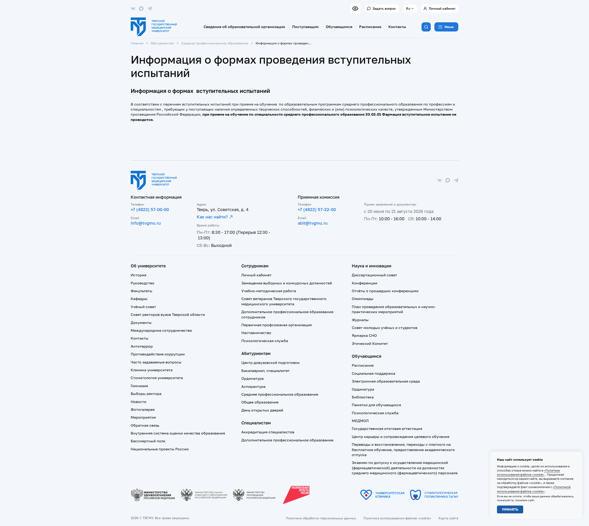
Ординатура (252, 378)
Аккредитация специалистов (267, 432)
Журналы (360, 319)
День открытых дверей (262, 410)
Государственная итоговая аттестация (387, 428)
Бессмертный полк (148, 441)
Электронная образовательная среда (386, 381)
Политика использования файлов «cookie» (397, 518)
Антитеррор (142, 346)
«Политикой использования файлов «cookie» (534, 489)
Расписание (370, 26)
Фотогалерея (143, 409)
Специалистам (256, 422)
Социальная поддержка (373, 373)
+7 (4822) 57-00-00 (150, 209)
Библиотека (363, 397)
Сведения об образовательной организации (244, 26)
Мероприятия (143, 417)
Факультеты (141, 291)
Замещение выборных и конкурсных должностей (286, 283)
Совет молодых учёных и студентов (384, 327)
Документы (141, 322)
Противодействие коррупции (158, 354)
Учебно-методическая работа (268, 291)
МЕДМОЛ (360, 420)
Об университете (148, 265)
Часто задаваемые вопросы (156, 362)
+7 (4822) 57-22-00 (317, 209)
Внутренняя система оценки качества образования (178, 433)
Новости (138, 401)
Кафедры (139, 298)
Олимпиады (362, 298)
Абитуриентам (162, 43)
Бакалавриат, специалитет (265, 370)
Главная (137, 43)
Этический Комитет (370, 343)
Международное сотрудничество (161, 330)
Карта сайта (448, 518)
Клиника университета (152, 370)
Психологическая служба (264, 340)
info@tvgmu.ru (146, 223)
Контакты (397, 26)
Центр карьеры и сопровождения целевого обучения (400, 436)
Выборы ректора (146, 393)
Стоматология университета (157, 377)
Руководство (142, 283)
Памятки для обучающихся (376, 405)
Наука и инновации (371, 265)
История (138, 275)
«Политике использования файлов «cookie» (528, 472)
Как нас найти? (212, 216)
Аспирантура (253, 386)
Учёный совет (143, 306)
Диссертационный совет (374, 275)
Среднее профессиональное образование (214, 43)
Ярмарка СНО (364, 335)
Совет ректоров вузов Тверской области (168, 314)
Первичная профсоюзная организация (276, 325)
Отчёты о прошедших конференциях (385, 291)
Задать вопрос (384, 8)
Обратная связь (145, 425)
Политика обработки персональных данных (321, 518)
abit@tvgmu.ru (313, 223)
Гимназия (139, 385)
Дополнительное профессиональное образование (287, 440)
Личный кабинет (442, 8)
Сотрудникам (255, 265)
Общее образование (259, 402)
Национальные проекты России (160, 449)
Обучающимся (339, 26)
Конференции (364, 283)
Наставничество (256, 332)
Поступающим (305, 26)
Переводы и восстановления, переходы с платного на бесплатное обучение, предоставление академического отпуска (403, 449)
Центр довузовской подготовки (270, 362)
